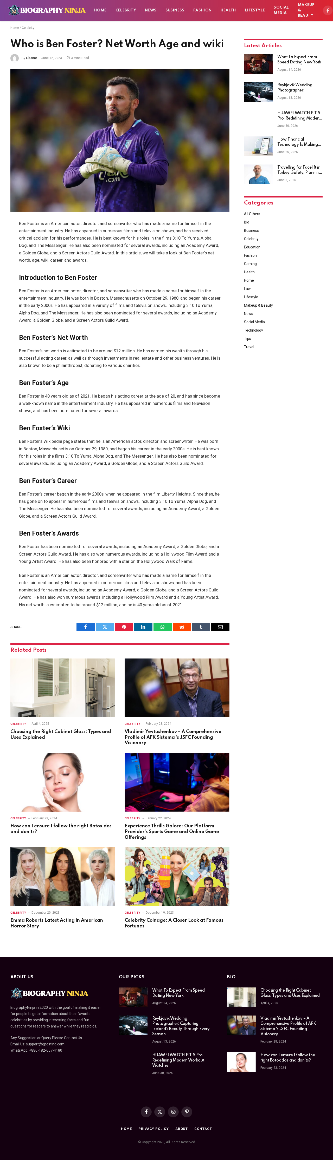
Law (247, 289)
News (151, 10)
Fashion (202, 10)
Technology (253, 330)
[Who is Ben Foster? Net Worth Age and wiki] (119, 140)
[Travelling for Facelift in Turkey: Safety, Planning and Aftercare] (258, 174)
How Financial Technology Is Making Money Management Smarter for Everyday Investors (297, 142)
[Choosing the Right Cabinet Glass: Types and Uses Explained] (62, 687)
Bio (246, 222)
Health (228, 10)
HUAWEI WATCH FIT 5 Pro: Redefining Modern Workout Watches (299, 116)
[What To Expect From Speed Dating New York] (258, 64)
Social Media (281, 10)
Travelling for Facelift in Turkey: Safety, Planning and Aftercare (299, 170)
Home (100, 10)
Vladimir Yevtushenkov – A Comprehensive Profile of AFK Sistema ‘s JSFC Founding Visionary (173, 737)
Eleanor (31, 58)
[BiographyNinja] (47, 10)
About (181, 1129)
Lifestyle (255, 10)
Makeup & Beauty (306, 10)
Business (174, 10)
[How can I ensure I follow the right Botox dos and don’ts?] (62, 782)
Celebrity (126, 10)
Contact (203, 1129)
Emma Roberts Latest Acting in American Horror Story (56, 923)
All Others (252, 214)
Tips (247, 339)
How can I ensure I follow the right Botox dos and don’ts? (61, 829)
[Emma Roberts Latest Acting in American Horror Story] (62, 876)
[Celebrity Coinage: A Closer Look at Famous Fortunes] (177, 876)
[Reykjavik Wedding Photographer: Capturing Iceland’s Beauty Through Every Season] (258, 92)
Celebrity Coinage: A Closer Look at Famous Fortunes (174, 923)
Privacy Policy (153, 1129)
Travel (249, 347)
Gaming (250, 264)
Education (252, 247)
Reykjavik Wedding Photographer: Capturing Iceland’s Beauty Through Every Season (297, 88)
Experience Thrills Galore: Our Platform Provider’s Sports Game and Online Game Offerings (172, 832)
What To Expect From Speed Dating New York (299, 59)
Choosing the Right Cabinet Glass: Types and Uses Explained (60, 734)
